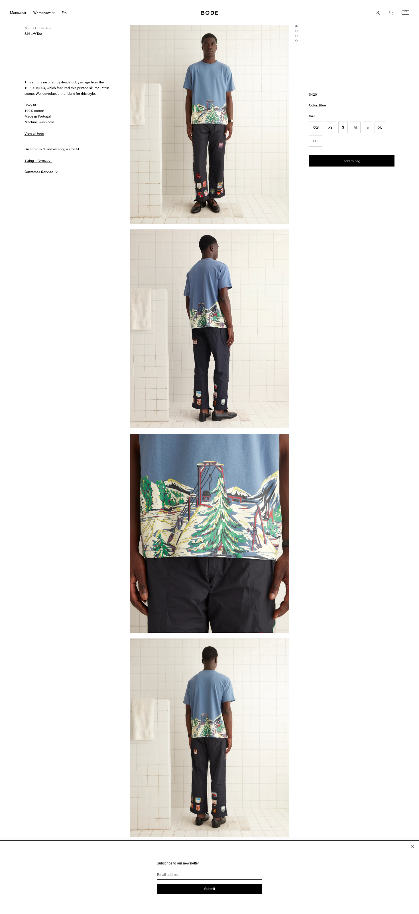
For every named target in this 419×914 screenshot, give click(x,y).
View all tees (34, 133)
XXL (316, 140)
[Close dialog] (412, 846)
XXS (316, 127)
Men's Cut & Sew (38, 27)
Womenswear (43, 12)
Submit (209, 889)
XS (330, 127)
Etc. (64, 12)
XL (380, 127)
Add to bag (351, 160)
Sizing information (38, 160)
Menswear (18, 12)
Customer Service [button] (39, 171)
